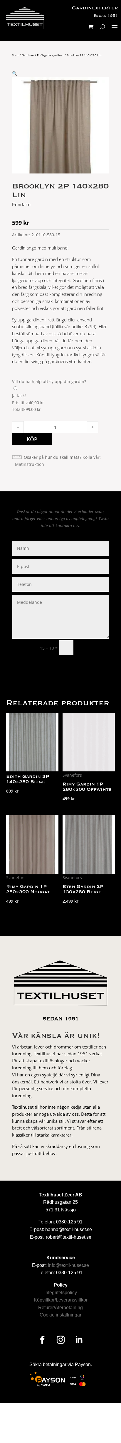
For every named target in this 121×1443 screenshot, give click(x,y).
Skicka (93, 648)
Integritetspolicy (60, 1292)
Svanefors (72, 775)
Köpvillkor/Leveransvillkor (61, 1299)
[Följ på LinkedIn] (79, 1340)
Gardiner (28, 55)
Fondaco (21, 204)
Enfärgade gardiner (50, 55)
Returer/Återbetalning (60, 1307)
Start (15, 55)
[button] (14, 73)
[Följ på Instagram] (60, 1340)
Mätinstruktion (29, 464)
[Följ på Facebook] (42, 1340)
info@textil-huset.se (68, 1265)
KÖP (32, 439)
